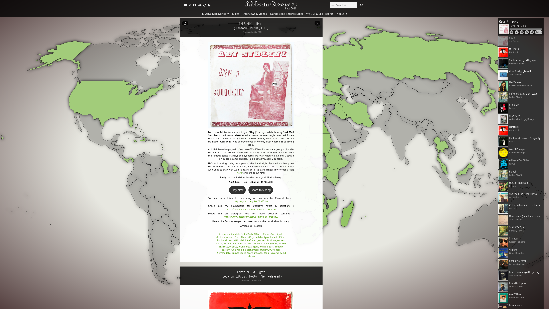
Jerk (281, 234)
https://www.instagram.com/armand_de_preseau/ (251, 216)
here (239, 172)
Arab (250, 234)
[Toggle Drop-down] (228, 13)
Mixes (235, 13)
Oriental (275, 249)
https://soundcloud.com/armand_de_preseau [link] (251, 209)
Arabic (228, 243)
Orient (264, 249)
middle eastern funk (229, 237)
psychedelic (271, 237)
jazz (249, 246)
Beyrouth (272, 243)
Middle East (238, 234)
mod (256, 249)
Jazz (274, 234)
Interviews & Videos (255, 13)
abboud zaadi (225, 240)
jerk (256, 246)
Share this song (261, 190)
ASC (263, 28)
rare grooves (255, 252)
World (275, 252)
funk (242, 246)
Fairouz (224, 246)
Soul (282, 237)
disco (283, 243)
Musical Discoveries (214, 13)
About (341, 13)
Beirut (261, 243)
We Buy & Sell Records (319, 13)
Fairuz (234, 246)
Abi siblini (241, 240)
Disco (258, 234)
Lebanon (225, 234)
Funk (266, 234)
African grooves (257, 240)
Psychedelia (256, 237)
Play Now (237, 190)
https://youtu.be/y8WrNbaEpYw (251, 201)
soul (267, 252)
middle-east (244, 249)
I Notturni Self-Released (263, 276)
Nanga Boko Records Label (286, 13)
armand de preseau (245, 243)
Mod (244, 237)
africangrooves (276, 240)
